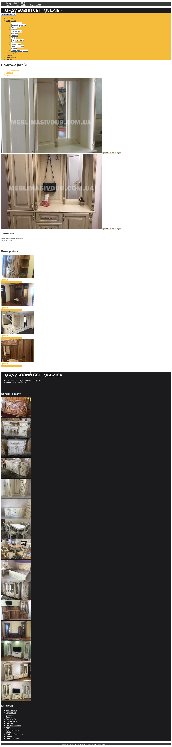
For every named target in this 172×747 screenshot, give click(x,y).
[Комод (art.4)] (16, 457)
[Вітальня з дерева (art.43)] (16, 599)
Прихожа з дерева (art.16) (11, 310)
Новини (9, 55)
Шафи (13, 38)
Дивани (14, 29)
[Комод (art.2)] (16, 498)
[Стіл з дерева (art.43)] (16, 538)
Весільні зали (16, 23)
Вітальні (14, 33)
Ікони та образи (17, 46)
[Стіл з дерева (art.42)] (16, 559)
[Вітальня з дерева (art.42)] (16, 619)
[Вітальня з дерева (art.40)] (16, 660)
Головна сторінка (13, 70)
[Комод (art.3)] (16, 477)
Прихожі (14, 36)
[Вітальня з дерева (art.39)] (16, 680)
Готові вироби (11, 53)
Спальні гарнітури (18, 25)
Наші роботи (11, 21)
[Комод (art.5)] (16, 437)
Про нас (9, 59)
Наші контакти (12, 57)
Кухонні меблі (16, 31)
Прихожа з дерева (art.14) (11, 366)
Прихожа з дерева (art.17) (11, 282)
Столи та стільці (17, 40)
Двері (13, 42)
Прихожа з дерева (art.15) (11, 338)
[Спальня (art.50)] (16, 579)
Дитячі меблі (16, 27)
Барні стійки (16, 44)
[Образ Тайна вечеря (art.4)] (16, 417)
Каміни (14, 48)
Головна (9, 18)
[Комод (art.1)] (16, 518)
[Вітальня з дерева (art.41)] (16, 640)
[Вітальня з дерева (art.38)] (16, 701)
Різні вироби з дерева (19, 51)
